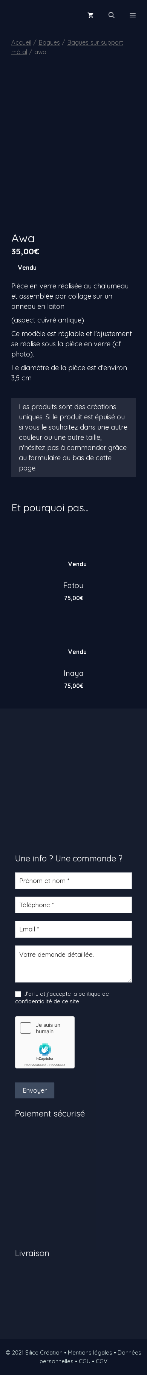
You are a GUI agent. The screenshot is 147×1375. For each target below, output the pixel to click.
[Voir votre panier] (90, 15)
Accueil (21, 42)
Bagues (49, 42)
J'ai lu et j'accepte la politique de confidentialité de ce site (62, 997)
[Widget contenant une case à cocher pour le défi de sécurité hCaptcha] (45, 1042)
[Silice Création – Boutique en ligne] (31, 15)
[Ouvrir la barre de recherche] (111, 15)
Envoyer (35, 1090)
